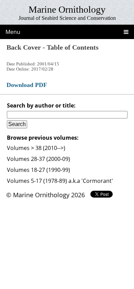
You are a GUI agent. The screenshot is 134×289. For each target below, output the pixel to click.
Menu (12, 32)
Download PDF (27, 84)
